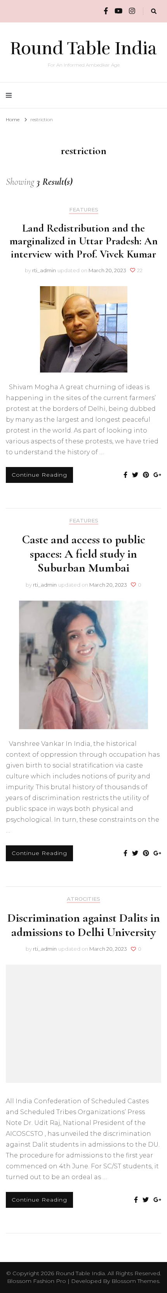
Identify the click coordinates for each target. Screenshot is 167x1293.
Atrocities (83, 899)
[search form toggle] (154, 11)
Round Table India (83, 48)
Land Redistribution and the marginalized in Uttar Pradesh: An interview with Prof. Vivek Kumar (83, 241)
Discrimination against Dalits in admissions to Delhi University (83, 924)
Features (83, 210)
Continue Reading (39, 474)
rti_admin (44, 270)
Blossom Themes (135, 1281)
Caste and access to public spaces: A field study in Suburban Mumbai (83, 553)
